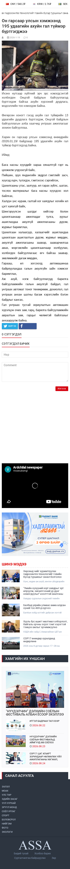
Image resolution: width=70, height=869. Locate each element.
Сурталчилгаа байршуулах (30, 858)
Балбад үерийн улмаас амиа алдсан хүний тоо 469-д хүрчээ (44, 606)
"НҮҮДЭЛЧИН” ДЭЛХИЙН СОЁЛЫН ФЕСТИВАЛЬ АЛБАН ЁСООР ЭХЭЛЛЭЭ (35, 713)
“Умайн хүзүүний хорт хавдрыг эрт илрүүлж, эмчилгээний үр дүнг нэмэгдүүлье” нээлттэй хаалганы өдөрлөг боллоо (43, 591)
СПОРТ (5, 815)
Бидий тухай (21, 853)
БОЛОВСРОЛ (9, 819)
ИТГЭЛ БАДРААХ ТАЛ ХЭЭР (44, 721)
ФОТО (5, 828)
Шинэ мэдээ (14, 564)
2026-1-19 (15, 37)
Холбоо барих (42, 853)
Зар (54, 858)
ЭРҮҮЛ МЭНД (9, 807)
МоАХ (5, 791)
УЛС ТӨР (6, 795)
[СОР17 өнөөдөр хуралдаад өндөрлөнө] (11, 643)
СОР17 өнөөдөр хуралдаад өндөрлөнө (39, 640)
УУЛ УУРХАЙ (9, 803)
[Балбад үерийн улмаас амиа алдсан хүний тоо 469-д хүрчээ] (11, 610)
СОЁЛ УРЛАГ (8, 811)
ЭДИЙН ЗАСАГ (10, 799)
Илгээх (62, 388)
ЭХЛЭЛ (6, 786)
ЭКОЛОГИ (7, 832)
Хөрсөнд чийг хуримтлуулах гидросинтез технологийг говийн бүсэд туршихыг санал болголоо (42, 574)
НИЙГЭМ (6, 823)
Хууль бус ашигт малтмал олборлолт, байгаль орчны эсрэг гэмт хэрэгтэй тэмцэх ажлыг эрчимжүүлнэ (45, 624)
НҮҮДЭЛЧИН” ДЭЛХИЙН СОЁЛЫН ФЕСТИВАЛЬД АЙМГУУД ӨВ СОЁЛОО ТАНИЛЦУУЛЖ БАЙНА (43, 739)
